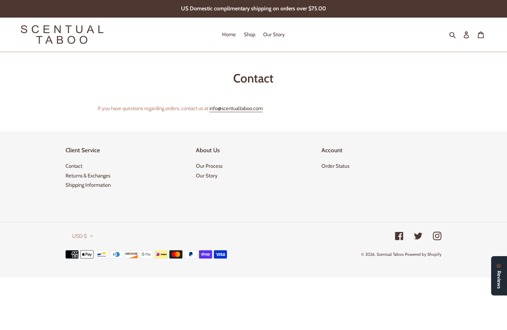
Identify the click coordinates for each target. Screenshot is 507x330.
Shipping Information (88, 185)
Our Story (207, 176)
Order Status (335, 166)
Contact (74, 166)
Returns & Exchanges (88, 176)
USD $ (79, 236)
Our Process (209, 166)
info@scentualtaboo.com (236, 108)
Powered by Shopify (423, 254)
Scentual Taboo (390, 254)
